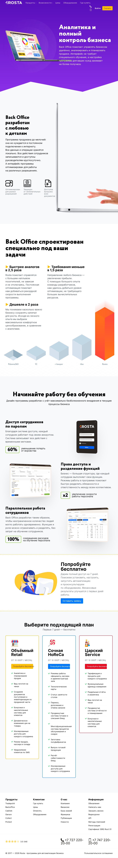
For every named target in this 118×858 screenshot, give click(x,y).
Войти (98, 8)
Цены (57, 3)
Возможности (45, 3)
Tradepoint (10, 803)
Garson (8, 814)
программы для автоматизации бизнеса (45, 853)
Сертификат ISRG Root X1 (99, 829)
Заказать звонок (95, 811)
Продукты (30, 3)
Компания (65, 803)
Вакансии (65, 807)
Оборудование (70, 3)
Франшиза (65, 814)
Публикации (66, 818)
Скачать (107, 8)
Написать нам (94, 807)
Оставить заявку (72, 601)
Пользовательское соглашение (98, 853)
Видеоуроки (94, 814)
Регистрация (94, 826)
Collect (8, 818)
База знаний (66, 811)
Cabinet (8, 811)
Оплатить (37, 811)
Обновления (93, 803)
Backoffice (10, 807)
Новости (65, 822)
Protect (8, 822)
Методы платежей (96, 822)
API (89, 818)
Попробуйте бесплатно (23, 666)
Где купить (85, 3)
